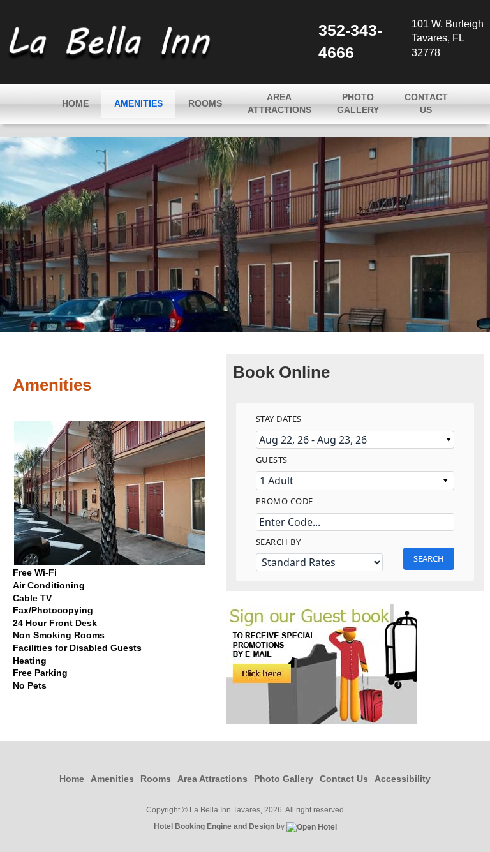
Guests (272, 459)
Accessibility (403, 779)
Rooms (205, 103)
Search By (278, 542)
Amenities (138, 103)
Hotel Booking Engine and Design (214, 826)
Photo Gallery (358, 103)
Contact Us (426, 103)
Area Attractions (279, 103)
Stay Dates (279, 418)
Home (75, 103)
